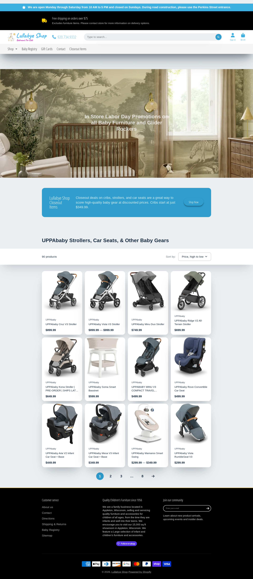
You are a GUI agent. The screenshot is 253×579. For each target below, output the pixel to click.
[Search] (218, 37)
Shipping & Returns (54, 524)
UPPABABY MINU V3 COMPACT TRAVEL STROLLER (148, 369)
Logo (27, 37)
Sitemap (47, 535)
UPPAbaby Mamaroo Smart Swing (148, 435)
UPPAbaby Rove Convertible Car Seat (191, 369)
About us (47, 507)
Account (233, 37)
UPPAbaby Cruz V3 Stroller (62, 303)
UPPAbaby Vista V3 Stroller (105, 303)
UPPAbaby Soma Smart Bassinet (105, 369)
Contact (61, 48)
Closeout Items (77, 48)
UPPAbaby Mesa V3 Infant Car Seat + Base (105, 435)
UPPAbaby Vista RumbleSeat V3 (191, 435)
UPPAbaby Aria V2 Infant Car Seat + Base (62, 435)
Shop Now (193, 202)
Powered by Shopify (139, 572)
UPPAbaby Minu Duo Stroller (148, 303)
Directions (48, 518)
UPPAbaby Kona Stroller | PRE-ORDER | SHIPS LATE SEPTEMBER (62, 369)
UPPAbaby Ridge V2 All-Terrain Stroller (191, 303)
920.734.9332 (67, 37)
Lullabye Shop (119, 572)
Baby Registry (29, 48)
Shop (11, 48)
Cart (243, 37)
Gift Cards (47, 48)
